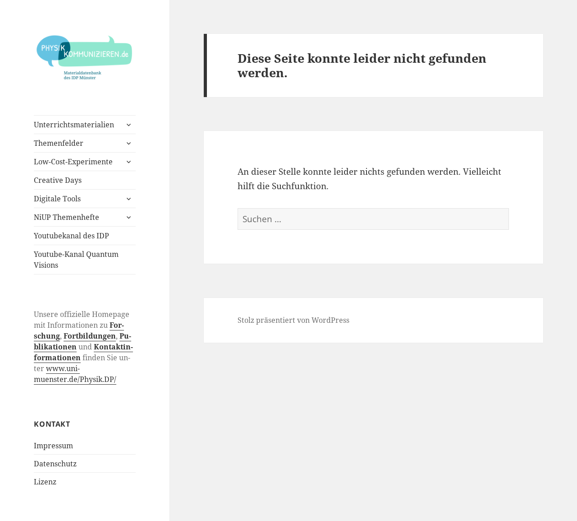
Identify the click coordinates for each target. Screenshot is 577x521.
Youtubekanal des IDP (71, 236)
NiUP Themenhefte (66, 217)
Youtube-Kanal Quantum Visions (76, 259)
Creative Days (58, 180)
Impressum (53, 446)
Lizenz (45, 482)
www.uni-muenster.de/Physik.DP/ (75, 373)
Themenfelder (58, 143)
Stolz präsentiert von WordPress (293, 320)
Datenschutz (55, 464)
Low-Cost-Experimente (73, 162)
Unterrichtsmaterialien (74, 125)
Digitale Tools (57, 199)
